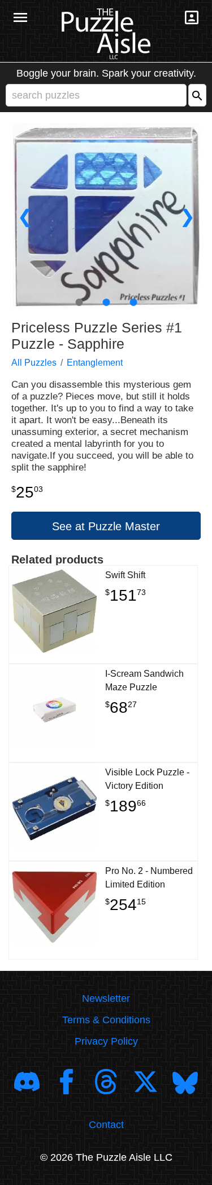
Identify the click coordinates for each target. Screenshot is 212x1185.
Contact (106, 1124)
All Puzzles (34, 362)
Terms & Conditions (106, 1020)
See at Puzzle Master (106, 526)
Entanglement (95, 362)
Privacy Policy (106, 1041)
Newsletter (106, 998)
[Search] (197, 95)
